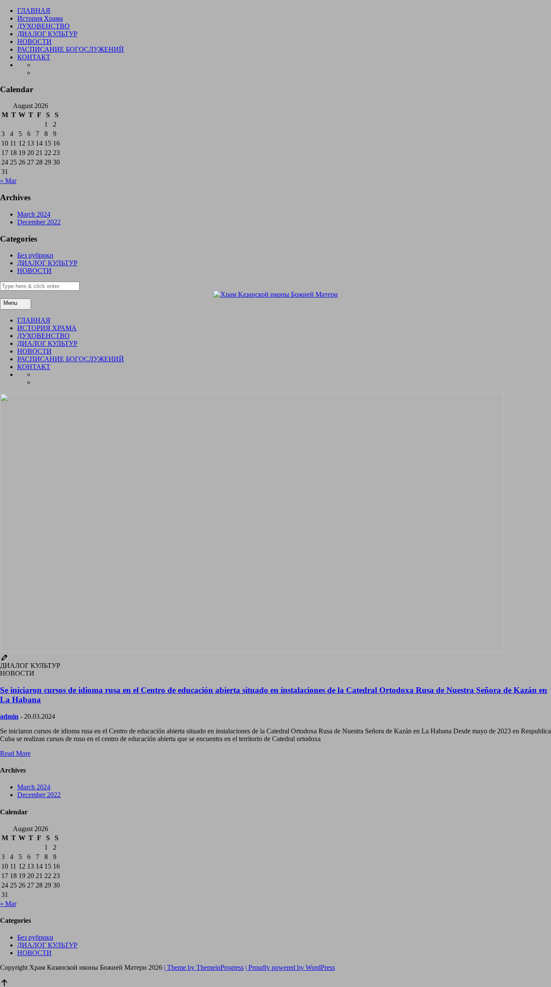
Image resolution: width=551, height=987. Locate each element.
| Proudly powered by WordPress (290, 967)
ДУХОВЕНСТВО (43, 26)
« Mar (8, 180)
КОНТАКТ (33, 57)
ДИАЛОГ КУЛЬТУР (47, 33)
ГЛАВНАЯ (33, 10)
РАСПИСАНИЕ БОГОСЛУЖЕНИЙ (70, 49)
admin (9, 716)
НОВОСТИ (34, 41)
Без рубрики (35, 255)
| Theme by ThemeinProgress (204, 967)
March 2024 (33, 214)
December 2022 (39, 222)
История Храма (40, 18)
